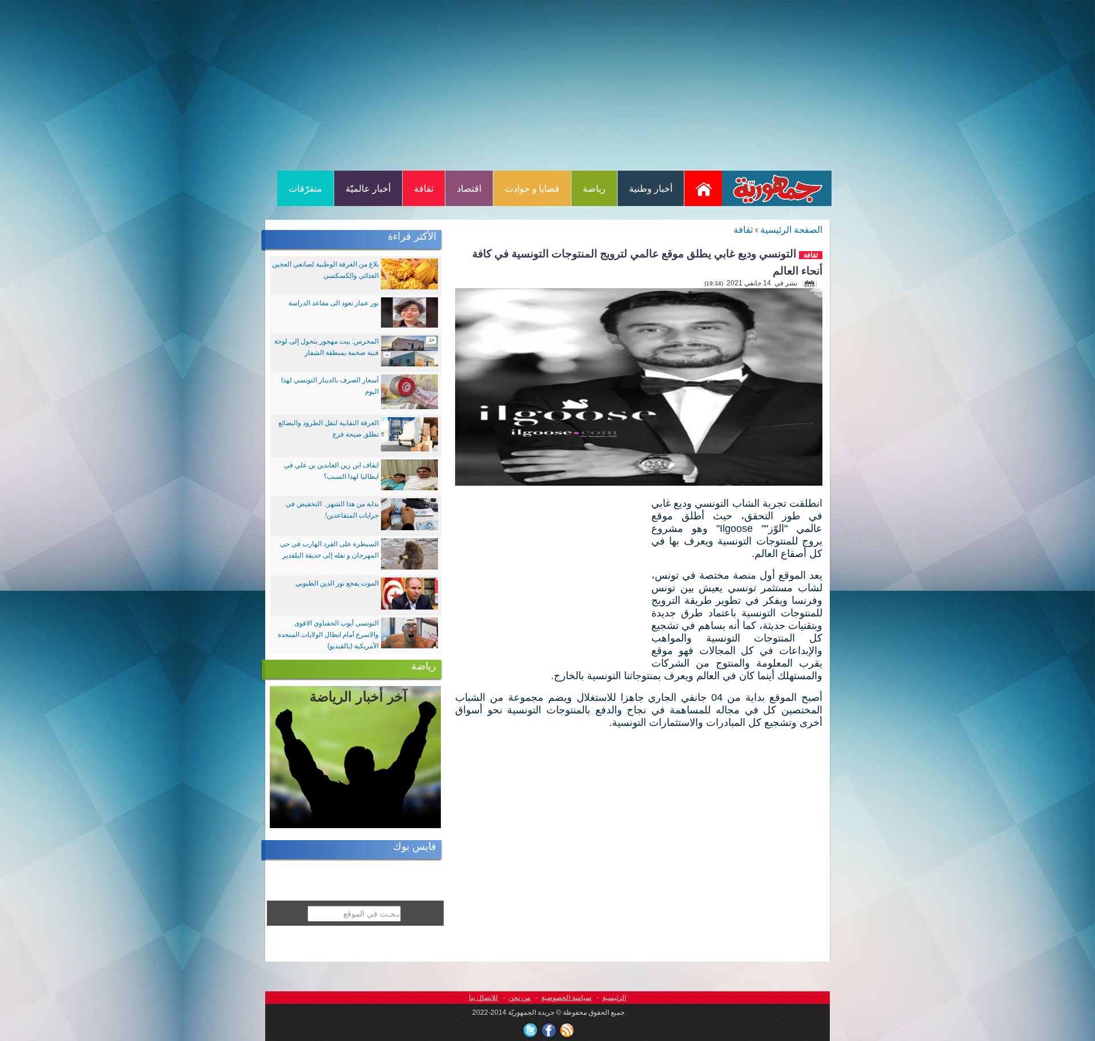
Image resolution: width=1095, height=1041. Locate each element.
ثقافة (423, 188)
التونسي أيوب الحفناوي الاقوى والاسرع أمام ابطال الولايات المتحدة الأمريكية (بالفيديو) (328, 634)
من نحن (519, 998)
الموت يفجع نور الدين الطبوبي (337, 583)
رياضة (594, 188)
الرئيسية (614, 998)
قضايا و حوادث (532, 188)
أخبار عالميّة (368, 188)
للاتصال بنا (483, 998)
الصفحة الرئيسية (791, 230)
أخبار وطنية (650, 188)
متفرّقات (305, 188)
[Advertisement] (547, 84)
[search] (300, 933)
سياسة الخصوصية (566, 998)
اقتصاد (469, 188)
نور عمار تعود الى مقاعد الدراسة (334, 303)
